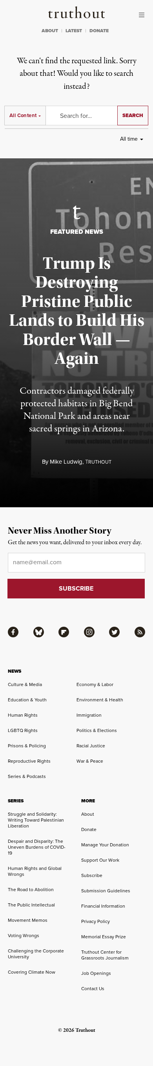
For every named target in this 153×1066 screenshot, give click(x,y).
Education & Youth (27, 699)
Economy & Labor (94, 684)
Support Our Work (100, 860)
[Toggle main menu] (143, 15)
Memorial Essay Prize (103, 936)
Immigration (89, 715)
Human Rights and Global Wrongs (35, 871)
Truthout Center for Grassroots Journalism (105, 955)
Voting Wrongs (23, 935)
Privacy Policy (95, 921)
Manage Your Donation (105, 844)
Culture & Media (25, 684)
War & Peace (89, 761)
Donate (89, 829)
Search (132, 115)
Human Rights (23, 715)
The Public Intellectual (31, 904)
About (87, 814)
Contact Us (92, 988)
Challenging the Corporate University (36, 953)
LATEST (74, 30)
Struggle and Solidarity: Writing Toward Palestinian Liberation (36, 820)
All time (129, 139)
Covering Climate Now (31, 972)
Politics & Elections (96, 730)
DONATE (99, 30)
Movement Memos (27, 920)
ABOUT (50, 30)
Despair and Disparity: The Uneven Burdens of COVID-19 (37, 847)
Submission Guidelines (105, 890)
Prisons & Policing (27, 745)
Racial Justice (90, 745)
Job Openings (96, 973)
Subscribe (91, 875)
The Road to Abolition (31, 889)
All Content (22, 115)
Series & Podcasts (27, 776)
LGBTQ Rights (23, 730)
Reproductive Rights (29, 761)
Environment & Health (99, 699)
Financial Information (103, 906)
